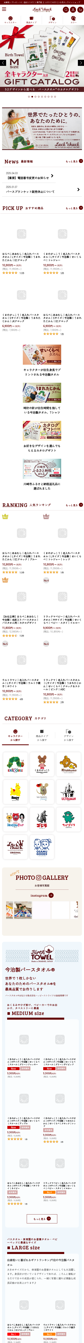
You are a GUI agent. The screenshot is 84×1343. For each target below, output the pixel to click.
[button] (4, 9)
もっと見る (72, 161)
